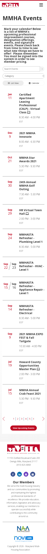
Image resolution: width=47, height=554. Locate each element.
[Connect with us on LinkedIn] (19, 474)
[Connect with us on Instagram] (26, 474)
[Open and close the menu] (31, 4)
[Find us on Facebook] (13, 474)
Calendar (35, 83)
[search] (42, 68)
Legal (33, 549)
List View (14, 83)
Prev (4, 419)
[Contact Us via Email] (32, 474)
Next (43, 419)
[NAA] (23, 529)
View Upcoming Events (23, 428)
